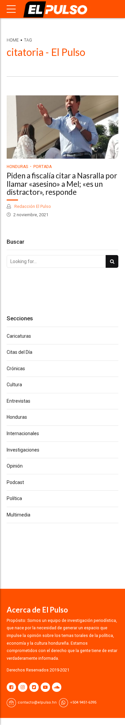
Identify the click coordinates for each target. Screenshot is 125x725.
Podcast (15, 482)
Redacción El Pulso (32, 206)
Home (13, 40)
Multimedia (18, 514)
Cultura (14, 384)
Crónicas (16, 368)
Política (14, 498)
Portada (42, 166)
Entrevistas (18, 401)
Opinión (15, 466)
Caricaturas (19, 336)
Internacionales (23, 433)
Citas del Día (19, 352)
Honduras (17, 166)
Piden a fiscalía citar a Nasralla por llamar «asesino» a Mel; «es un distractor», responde (62, 184)
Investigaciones (23, 450)
